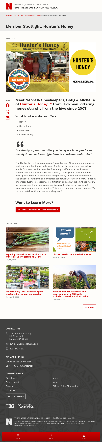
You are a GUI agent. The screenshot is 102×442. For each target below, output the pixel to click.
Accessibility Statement (87, 421)
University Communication (19, 366)
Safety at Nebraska (77, 423)
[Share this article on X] (7, 112)
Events (9, 386)
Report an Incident (16, 396)
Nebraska (9, 15)
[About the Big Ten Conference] (10, 406)
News (39, 15)
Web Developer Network (63, 421)
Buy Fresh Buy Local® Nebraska (36, 7)
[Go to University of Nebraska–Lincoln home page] (9, 6)
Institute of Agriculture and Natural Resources (32, 5)
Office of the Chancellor (18, 361)
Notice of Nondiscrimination (49, 423)
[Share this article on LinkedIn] (7, 118)
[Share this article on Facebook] (7, 105)
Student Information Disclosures (25, 425)
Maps (55, 378)
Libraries (10, 390)
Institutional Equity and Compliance (26, 423)
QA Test (75, 421)
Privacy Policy (65, 423)
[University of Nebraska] (26, 406)
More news (89, 307)
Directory (10, 378)
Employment (12, 382)
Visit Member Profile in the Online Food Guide (37, 209)
